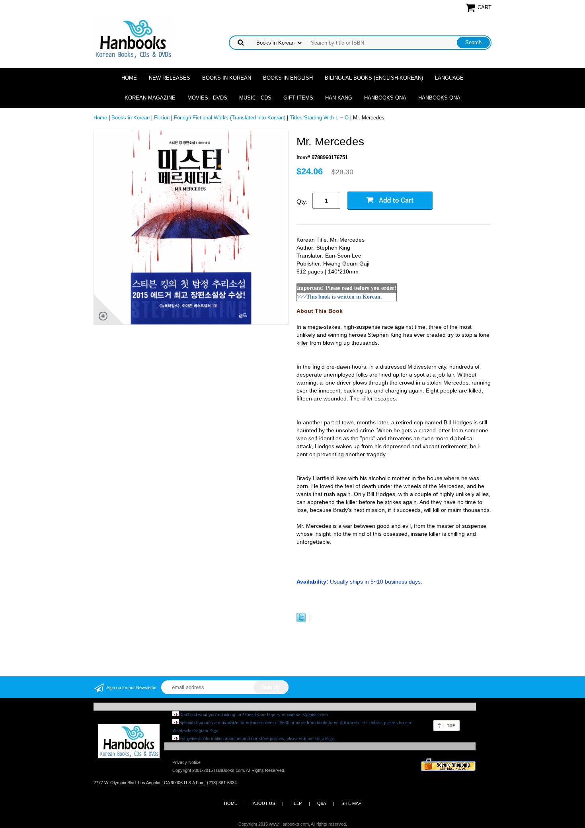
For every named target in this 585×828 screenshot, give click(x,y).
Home (129, 78)
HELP (296, 803)
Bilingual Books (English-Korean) (374, 78)
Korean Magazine (150, 98)
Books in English (288, 78)
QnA (321, 803)
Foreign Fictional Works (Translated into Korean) (229, 118)
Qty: (302, 201)
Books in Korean (226, 78)
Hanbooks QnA (385, 98)
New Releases (169, 78)
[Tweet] (301, 620)
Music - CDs (255, 98)
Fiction (162, 118)
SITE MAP (351, 803)
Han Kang (338, 98)
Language (449, 78)
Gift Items (298, 98)
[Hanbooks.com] (133, 38)
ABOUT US (264, 803)
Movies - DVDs (207, 98)
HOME (230, 803)
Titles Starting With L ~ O (319, 118)
